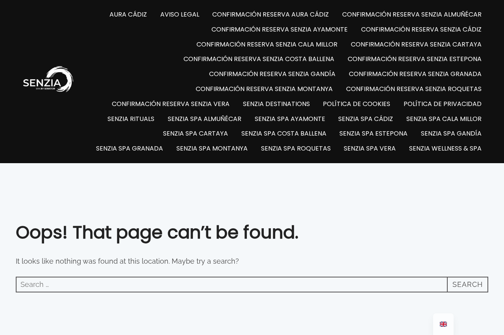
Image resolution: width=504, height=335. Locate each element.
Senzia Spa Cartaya (195, 133)
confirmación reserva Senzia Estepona (415, 58)
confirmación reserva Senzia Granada (415, 73)
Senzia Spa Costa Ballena (283, 133)
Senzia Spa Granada (129, 148)
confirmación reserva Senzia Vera (171, 103)
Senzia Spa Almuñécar (204, 118)
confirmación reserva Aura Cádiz (270, 14)
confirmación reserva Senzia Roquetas (414, 88)
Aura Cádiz (128, 14)
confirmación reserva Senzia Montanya (264, 88)
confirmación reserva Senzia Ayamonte (279, 29)
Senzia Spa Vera (370, 148)
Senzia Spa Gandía (451, 133)
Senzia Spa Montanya (212, 148)
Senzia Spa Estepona (373, 133)
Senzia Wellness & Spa (445, 148)
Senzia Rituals (130, 118)
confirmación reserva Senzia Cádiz (421, 29)
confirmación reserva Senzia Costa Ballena (258, 58)
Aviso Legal (179, 14)
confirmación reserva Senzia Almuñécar (412, 14)
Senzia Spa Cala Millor (444, 118)
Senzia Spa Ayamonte (290, 118)
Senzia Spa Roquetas (296, 148)
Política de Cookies (356, 103)
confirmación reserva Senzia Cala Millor (266, 44)
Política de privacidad (443, 103)
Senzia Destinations (276, 103)
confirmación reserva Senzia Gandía (272, 73)
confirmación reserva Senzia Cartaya (416, 44)
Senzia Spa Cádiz (365, 118)
